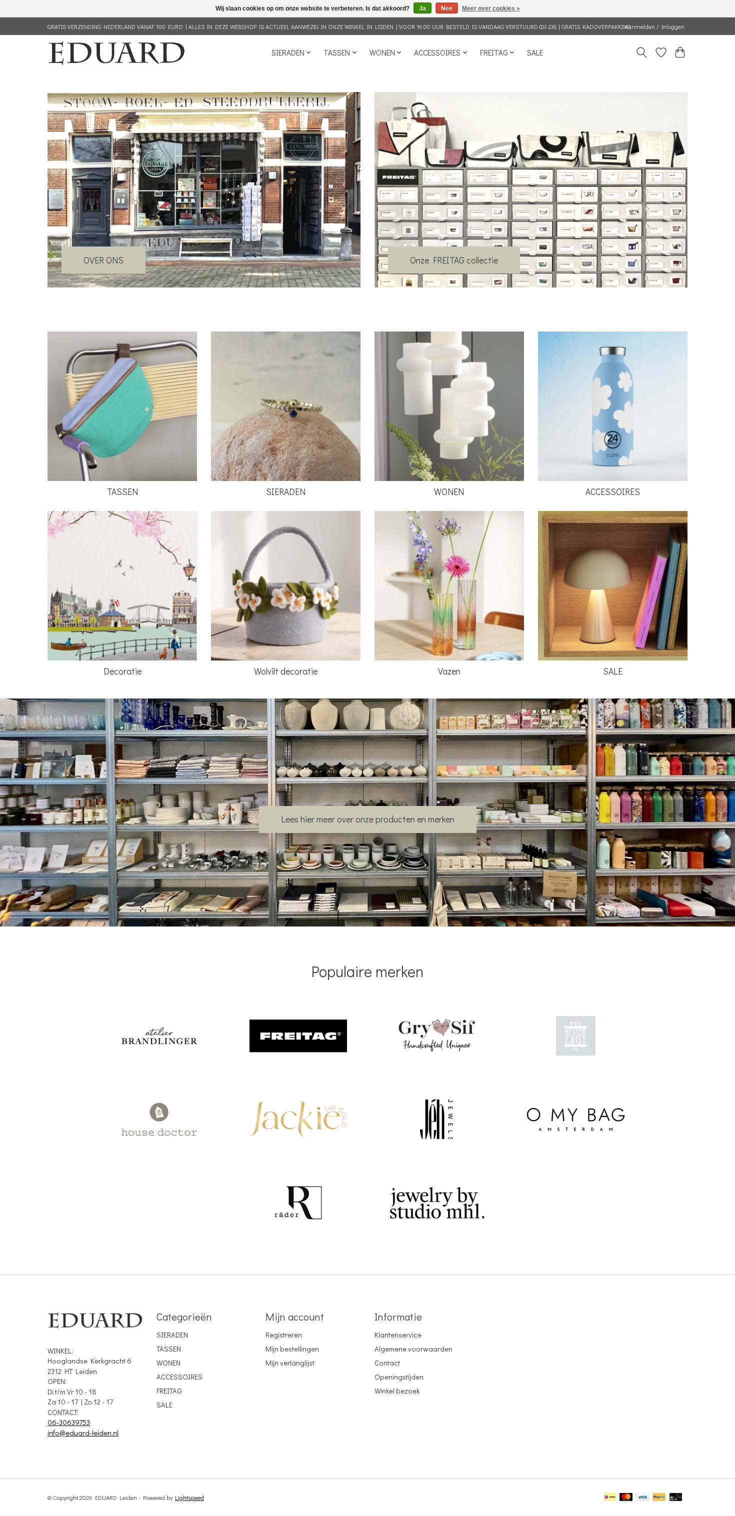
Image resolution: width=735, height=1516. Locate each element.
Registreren (284, 1335)
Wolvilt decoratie (286, 671)
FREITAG (169, 1391)
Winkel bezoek (397, 1391)
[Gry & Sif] (437, 1037)
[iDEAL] (610, 1497)
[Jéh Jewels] (437, 1120)
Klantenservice (398, 1335)
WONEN (449, 492)
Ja (422, 8)
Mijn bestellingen (292, 1349)
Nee (446, 8)
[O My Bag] (575, 1120)
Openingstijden (399, 1377)
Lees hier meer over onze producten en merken (367, 819)
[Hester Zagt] (575, 1037)
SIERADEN (286, 492)
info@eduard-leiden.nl (83, 1433)
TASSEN (122, 492)
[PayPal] (659, 1497)
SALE (535, 53)
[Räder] (298, 1203)
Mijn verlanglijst (290, 1363)
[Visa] (642, 1497)
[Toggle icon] (641, 53)
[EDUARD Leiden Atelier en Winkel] (116, 52)
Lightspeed (189, 1498)
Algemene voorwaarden (413, 1349)
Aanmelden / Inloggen (654, 26)
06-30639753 (69, 1422)
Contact (387, 1363)
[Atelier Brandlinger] (159, 1037)
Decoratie (123, 671)
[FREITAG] (298, 1037)
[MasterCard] (626, 1497)
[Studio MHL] (437, 1203)
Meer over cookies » (491, 8)
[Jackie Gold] (298, 1120)
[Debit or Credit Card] (676, 1497)
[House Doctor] (159, 1120)
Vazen (449, 671)
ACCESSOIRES (613, 492)
